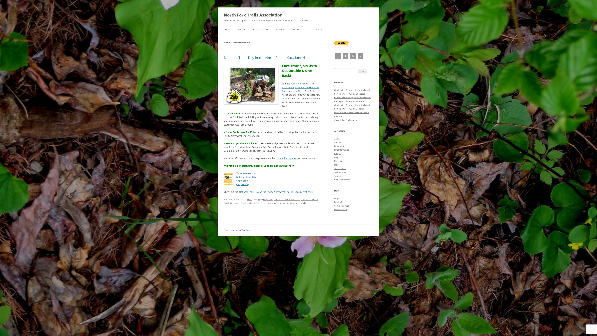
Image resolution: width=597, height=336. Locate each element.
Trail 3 (259, 203)
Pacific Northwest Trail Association (240, 203)
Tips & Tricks (340, 168)
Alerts (337, 138)
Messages (338, 161)
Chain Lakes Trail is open (345, 120)
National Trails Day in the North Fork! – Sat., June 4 (264, 57)
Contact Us (316, 29)
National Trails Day (309, 199)
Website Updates (342, 179)
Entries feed (339, 202)
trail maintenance (271, 203)
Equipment (339, 146)
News (249, 199)
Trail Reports (340, 172)
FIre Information (341, 149)
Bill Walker (302, 203)
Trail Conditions (260, 29)
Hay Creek (268, 199)
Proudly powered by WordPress (237, 230)
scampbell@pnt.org (287, 158)
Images (337, 153)
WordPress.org (341, 209)
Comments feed (341, 205)
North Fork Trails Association (253, 15)
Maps (336, 157)
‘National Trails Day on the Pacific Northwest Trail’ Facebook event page (276, 191)
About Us (280, 29)
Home (226, 29)
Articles (337, 142)
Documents (298, 29)
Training (338, 176)
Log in (337, 198)
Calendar (240, 29)
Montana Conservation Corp (287, 199)
